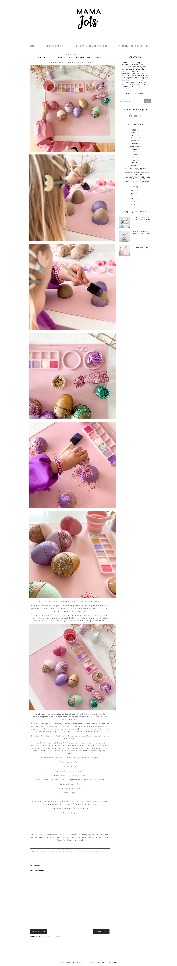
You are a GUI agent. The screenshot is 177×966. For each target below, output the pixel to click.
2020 (133, 198)
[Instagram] (130, 116)
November (135, 141)
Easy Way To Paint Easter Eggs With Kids (137, 169)
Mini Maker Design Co (134, 46)
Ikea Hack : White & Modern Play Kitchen (140, 218)
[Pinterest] (135, 116)
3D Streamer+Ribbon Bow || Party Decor (137, 182)
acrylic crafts (49, 851)
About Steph (54, 46)
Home (31, 46)
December (135, 138)
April (135, 160)
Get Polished (88, 962)
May (135, 157)
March (135, 163)
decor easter (65, 851)
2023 (133, 190)
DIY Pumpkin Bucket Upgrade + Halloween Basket (141, 233)
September (135, 146)
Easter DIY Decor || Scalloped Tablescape (137, 173)
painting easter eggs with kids (85, 852)
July (135, 152)
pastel (72, 853)
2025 (133, 133)
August (135, 149)
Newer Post (38, 931)
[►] (131, 130)
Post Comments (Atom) (51, 936)
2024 (133, 135)
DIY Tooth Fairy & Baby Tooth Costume (140, 246)
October (135, 143)
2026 (134, 130)
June (135, 155)
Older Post (101, 931)
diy (75, 851)
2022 (133, 193)
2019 (133, 201)
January (135, 187)
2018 (133, 204)
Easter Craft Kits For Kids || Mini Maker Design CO (136, 178)
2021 (133, 196)
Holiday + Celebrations (91, 46)
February (135, 166)
